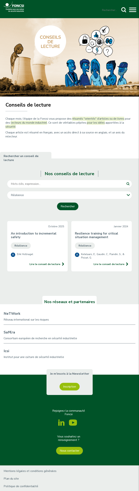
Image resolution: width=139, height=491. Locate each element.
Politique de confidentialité (21, 486)
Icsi (6, 351)
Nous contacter (69, 451)
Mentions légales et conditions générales (30, 471)
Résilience (20, 245)
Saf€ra (9, 332)
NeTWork (12, 313)
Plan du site (11, 479)
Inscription (69, 387)
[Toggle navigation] (132, 10)
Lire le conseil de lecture (45, 264)
